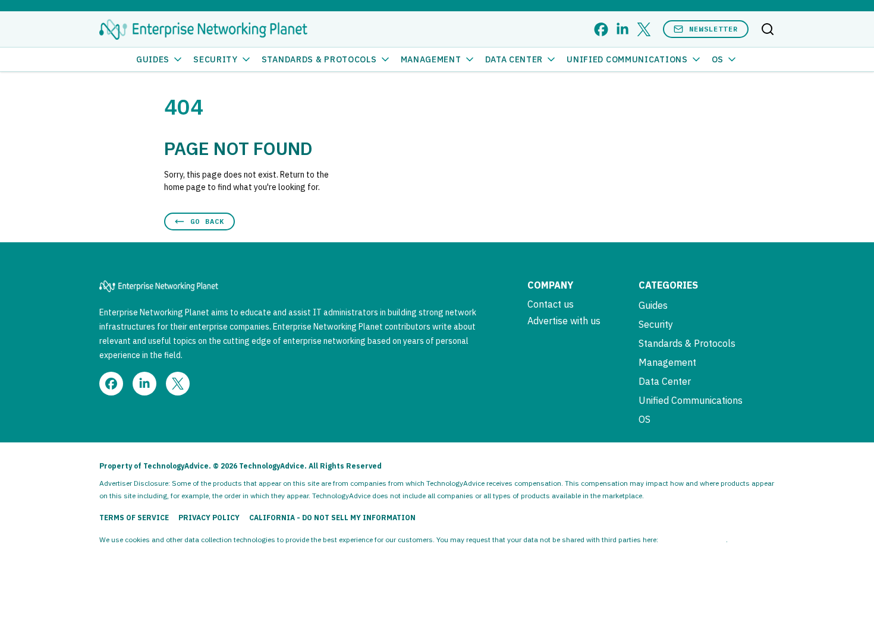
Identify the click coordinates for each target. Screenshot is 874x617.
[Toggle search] (767, 29)
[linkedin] (622, 29)
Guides (152, 59)
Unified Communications (627, 59)
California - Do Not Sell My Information (332, 517)
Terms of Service (134, 517)
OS (718, 59)
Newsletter (713, 28)
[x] (644, 29)
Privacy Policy (209, 517)
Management (431, 59)
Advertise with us (564, 320)
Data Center (514, 59)
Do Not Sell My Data (693, 539)
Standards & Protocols (319, 59)
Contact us (550, 304)
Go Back (207, 221)
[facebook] (601, 29)
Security (215, 59)
